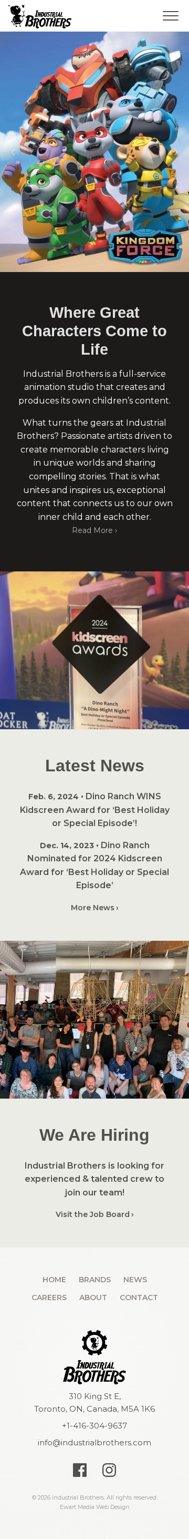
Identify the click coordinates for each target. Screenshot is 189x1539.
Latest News (94, 765)
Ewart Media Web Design (95, 1507)
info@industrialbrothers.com (94, 1442)
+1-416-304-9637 (94, 1426)
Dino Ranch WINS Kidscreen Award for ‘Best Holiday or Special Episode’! (95, 809)
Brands (95, 1279)
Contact (139, 1297)
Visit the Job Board (93, 1214)
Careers (49, 1297)
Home (54, 1279)
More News (92, 907)
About (93, 1297)
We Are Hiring (94, 1134)
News (135, 1279)
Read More (92, 530)
